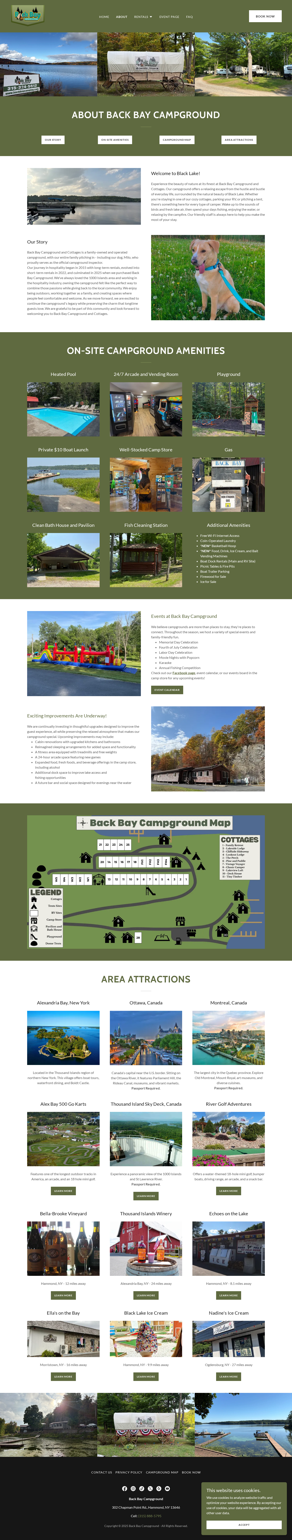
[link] (28, 16)
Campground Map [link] (162, 1472)
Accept (244, 1524)
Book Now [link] (191, 1472)
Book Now (265, 16)
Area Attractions (239, 139)
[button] (143, 16)
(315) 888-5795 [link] (149, 1516)
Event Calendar (167, 689)
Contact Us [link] (101, 1472)
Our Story (53, 139)
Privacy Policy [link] (129, 1472)
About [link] (121, 17)
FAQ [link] (189, 17)
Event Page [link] (169, 17)
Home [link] (104, 17)
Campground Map (177, 139)
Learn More (63, 1190)
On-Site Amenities (114, 139)
